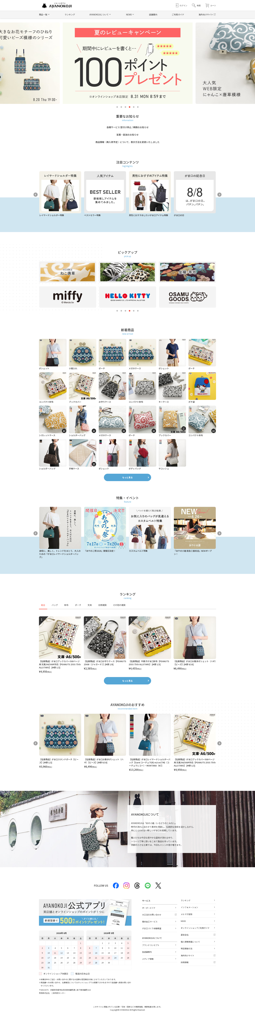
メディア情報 (147, 958)
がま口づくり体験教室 (151, 928)
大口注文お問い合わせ (151, 914)
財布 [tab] (66, 604)
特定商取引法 (186, 948)
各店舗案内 (147, 952)
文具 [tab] (90, 604)
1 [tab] (117, 107)
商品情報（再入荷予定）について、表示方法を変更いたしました (127, 142)
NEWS (183, 921)
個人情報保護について (190, 941)
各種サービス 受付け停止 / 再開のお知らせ (128, 127)
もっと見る (127, 477)
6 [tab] (137, 107)
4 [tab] (129, 107)
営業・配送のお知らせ (127, 134)
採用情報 (184, 962)
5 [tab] (133, 107)
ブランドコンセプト (150, 945)
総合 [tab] (43, 604)
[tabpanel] (127, 644)
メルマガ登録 (186, 914)
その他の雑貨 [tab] (119, 604)
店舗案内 (153, 14)
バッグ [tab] (55, 604)
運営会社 (184, 934)
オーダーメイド (148, 907)
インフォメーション (189, 907)
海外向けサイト (206, 14)
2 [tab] (121, 107)
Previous (35, 195)
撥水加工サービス (149, 921)
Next (219, 195)
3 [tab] (125, 107)
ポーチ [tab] (78, 604)
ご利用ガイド (178, 14)
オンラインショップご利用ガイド (195, 928)
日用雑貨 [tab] (102, 604)
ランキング (70, 14)
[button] (196, 5)
